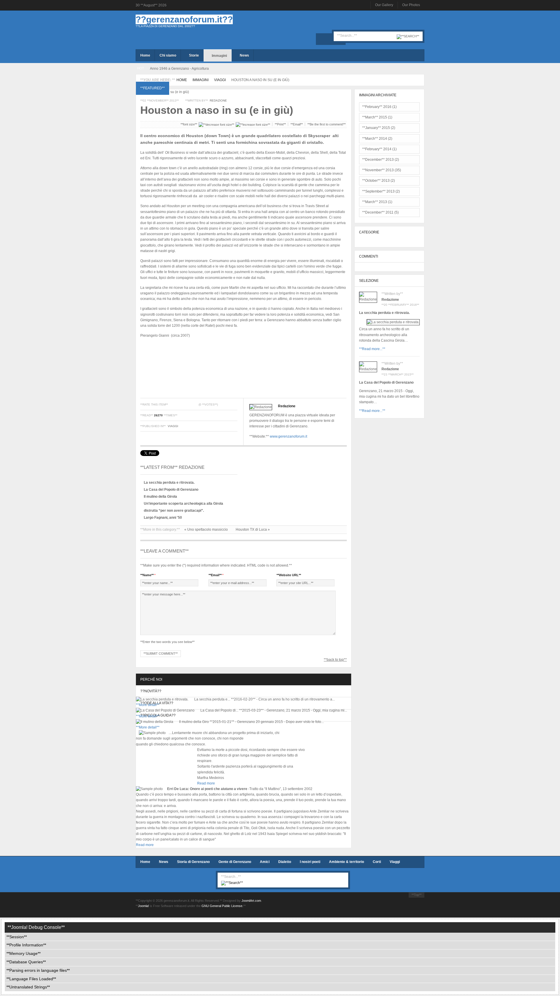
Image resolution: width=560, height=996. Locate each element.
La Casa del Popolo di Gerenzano (171, 489)
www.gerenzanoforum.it (288, 436)
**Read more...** (372, 349)
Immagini (200, 80)
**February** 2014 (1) (379, 149)
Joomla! (143, 906)
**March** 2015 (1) (377, 117)
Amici (265, 862)
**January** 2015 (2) (378, 128)
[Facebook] (321, 39)
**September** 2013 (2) (381, 191)
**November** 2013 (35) (381, 170)
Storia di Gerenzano (193, 862)
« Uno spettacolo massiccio (206, 529)
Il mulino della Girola (160, 496)
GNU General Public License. (222, 906)
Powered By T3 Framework (395, 906)
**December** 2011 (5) (380, 212)
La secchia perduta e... (212, 699)
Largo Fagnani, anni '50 (163, 518)
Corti (377, 862)
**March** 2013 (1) (377, 202)
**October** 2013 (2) (378, 181)
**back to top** (335, 660)
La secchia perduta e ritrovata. (169, 482)
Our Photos (411, 5)
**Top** (416, 895)
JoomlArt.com (251, 900)
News (163, 862)
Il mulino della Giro (194, 722)
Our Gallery (384, 5)
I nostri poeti (310, 862)
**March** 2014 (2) (377, 139)
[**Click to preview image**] (243, 92)
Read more (206, 783)
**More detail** (148, 705)
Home (181, 80)
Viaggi (220, 80)
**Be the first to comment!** (326, 124)
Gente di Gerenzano (234, 862)
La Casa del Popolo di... (219, 710)
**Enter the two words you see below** (167, 642)
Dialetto (284, 862)
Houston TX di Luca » (253, 529)
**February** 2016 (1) (379, 107)
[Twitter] (330, 39)
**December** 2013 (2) (380, 160)
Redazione (218, 100)
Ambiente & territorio (346, 862)
